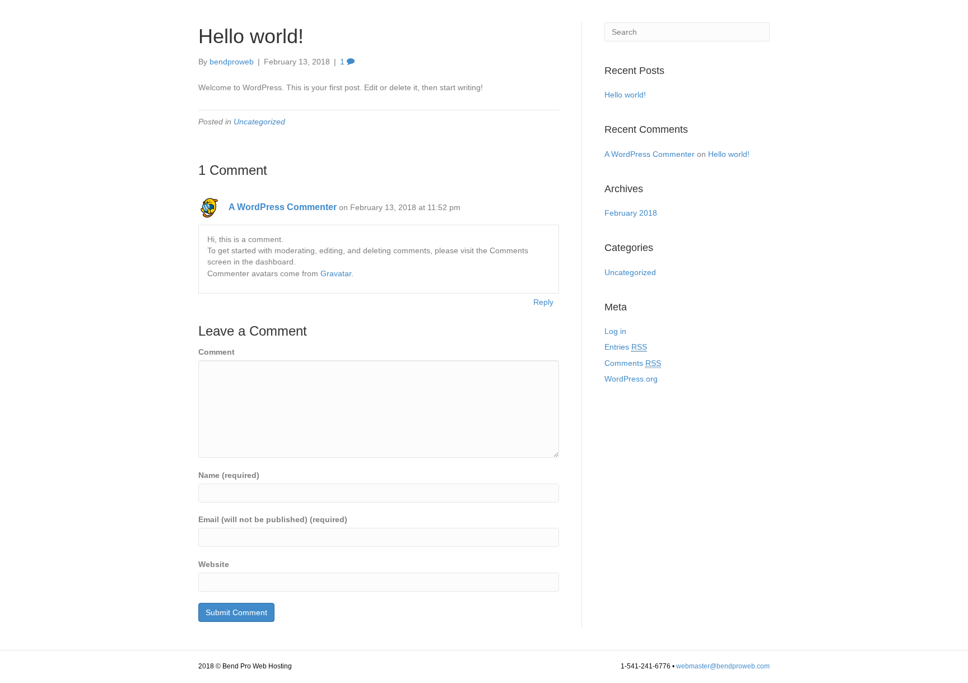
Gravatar (335, 273)
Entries (625, 346)
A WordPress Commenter (283, 207)
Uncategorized (259, 121)
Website (213, 564)
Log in (615, 331)
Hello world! (625, 94)
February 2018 (630, 212)
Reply (543, 302)
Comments (632, 363)
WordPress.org (631, 378)
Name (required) (228, 475)
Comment (216, 351)
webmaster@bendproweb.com (723, 666)
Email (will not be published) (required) (272, 519)
